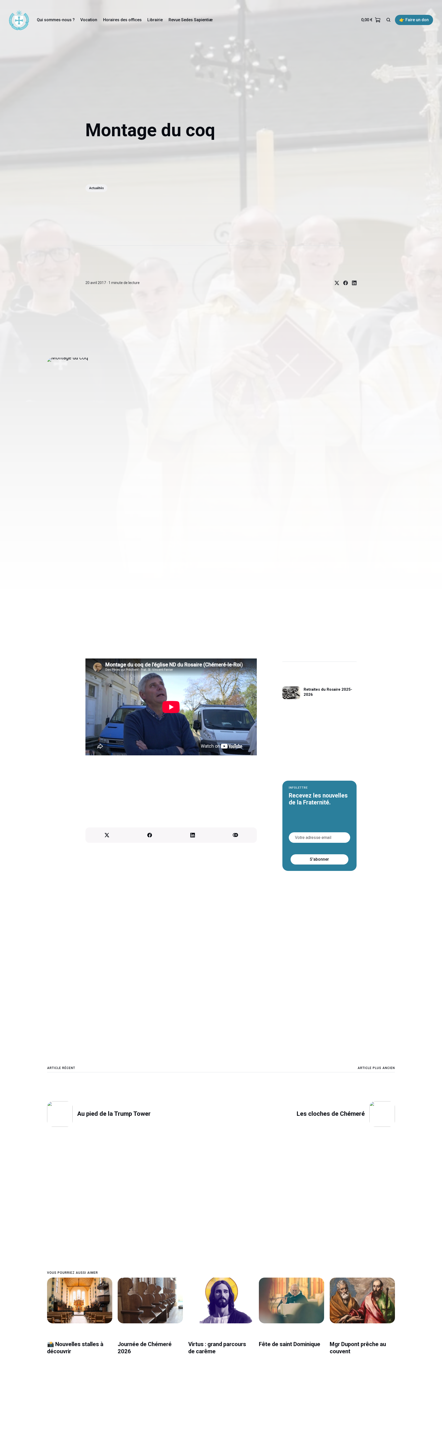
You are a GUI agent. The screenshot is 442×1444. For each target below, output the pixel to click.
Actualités (96, 188)
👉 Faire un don (414, 19)
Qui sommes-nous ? (56, 19)
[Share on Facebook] (343, 283)
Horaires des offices (122, 19)
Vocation (88, 19)
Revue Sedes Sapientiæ (191, 19)
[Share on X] (334, 283)
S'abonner (319, 859)
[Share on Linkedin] (352, 283)
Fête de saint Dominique (289, 1344)
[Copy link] (235, 835)
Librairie (155, 19)
